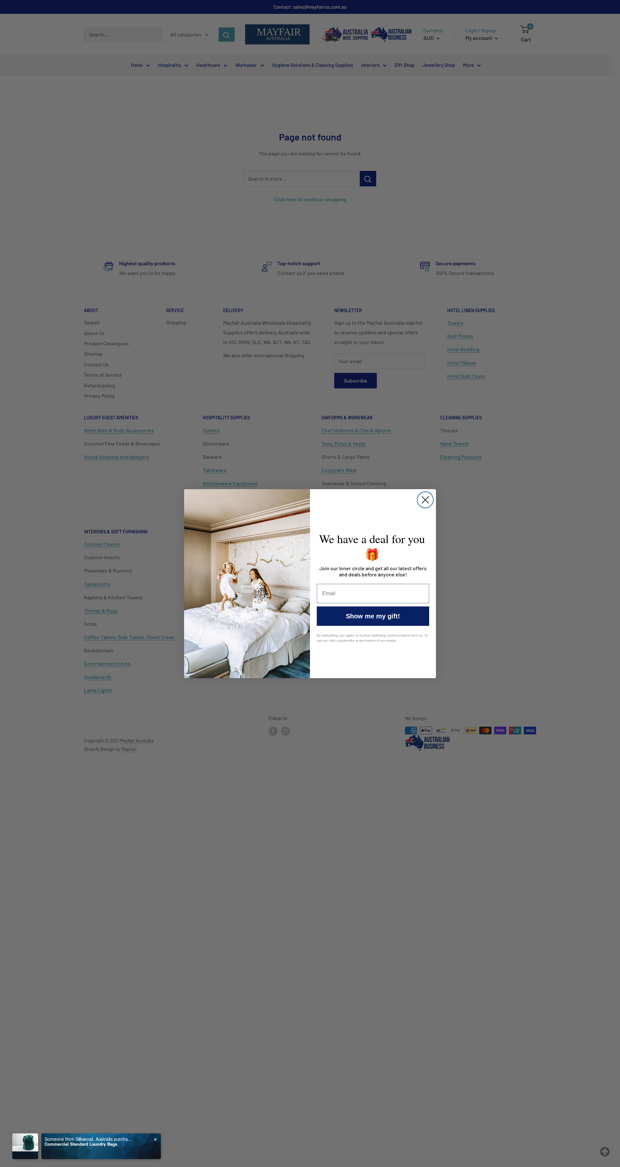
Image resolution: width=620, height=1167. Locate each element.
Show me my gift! (373, 616)
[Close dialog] (425, 500)
